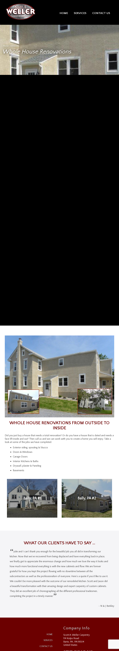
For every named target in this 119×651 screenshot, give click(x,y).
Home (6, 46)
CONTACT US (101, 13)
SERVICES (80, 13)
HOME (64, 13)
